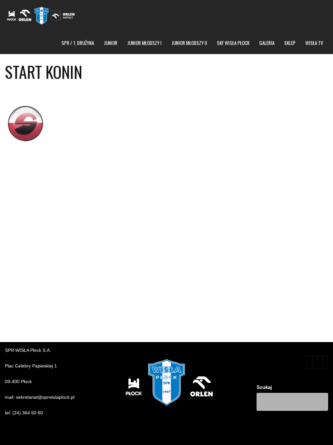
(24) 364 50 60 (27, 412)
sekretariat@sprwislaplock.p (44, 397)
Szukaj (264, 387)
